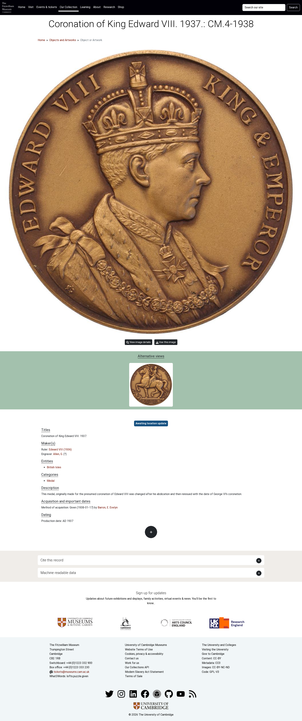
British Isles (54, 467)
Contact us (132, 658)
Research (109, 7)
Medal (51, 480)
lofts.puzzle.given (77, 676)
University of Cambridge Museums (146, 645)
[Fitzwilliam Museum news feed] (192, 693)
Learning (85, 7)
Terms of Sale (133, 676)
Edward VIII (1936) (60, 449)
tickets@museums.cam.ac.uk (71, 671)
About (97, 7)
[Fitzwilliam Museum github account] (169, 693)
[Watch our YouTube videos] (181, 693)
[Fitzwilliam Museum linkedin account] (145, 693)
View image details (140, 342)
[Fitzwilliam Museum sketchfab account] (157, 693)
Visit (31, 7)
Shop (121, 7)
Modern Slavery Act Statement (144, 671)
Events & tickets (46, 7)
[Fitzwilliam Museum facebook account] (133, 693)
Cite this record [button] (52, 560)
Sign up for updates (151, 593)
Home (22, 7)
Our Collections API (137, 667)
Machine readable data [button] (58, 573)
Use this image (167, 342)
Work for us (132, 663)
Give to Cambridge (213, 654)
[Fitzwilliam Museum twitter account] (110, 693)
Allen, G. (58, 454)
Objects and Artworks (62, 40)
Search (293, 7)
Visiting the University (215, 649)
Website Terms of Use (139, 649)
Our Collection (68, 7)
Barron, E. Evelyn (108, 507)
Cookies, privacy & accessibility (144, 654)
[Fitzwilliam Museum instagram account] (122, 693)
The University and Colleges (219, 645)
